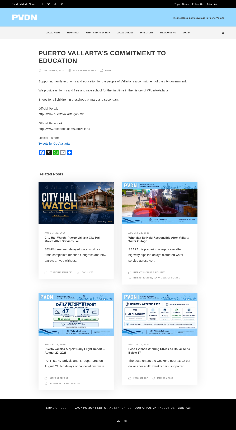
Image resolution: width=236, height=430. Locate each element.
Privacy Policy (82, 407)
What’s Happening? (98, 33)
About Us (168, 407)
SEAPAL (158, 277)
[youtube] (55, 4)
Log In (186, 33)
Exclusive (87, 272)
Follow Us (197, 4)
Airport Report (59, 378)
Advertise (212, 4)
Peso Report (140, 378)
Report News (181, 4)
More (108, 70)
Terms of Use (56, 407)
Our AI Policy (146, 407)
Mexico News (168, 33)
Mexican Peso (165, 378)
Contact (185, 407)
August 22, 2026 (55, 232)
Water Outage (171, 277)
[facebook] (42, 4)
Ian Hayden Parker (84, 70)
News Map (73, 33)
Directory (146, 33)
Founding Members (61, 272)
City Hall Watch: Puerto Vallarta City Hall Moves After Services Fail (73, 239)
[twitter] (48, 4)
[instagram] (62, 4)
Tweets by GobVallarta (54, 143)
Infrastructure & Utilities (149, 272)
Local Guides (125, 33)
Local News (53, 33)
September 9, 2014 (54, 70)
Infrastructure (142, 277)
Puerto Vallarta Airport (65, 383)
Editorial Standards (115, 407)
